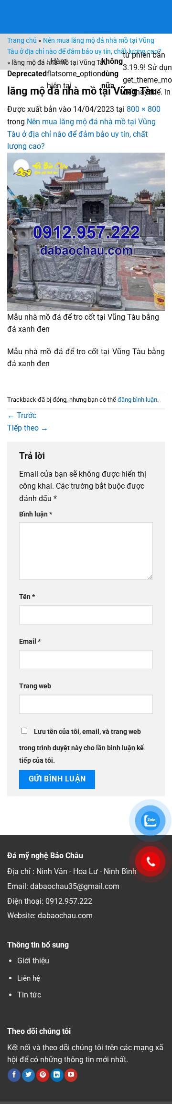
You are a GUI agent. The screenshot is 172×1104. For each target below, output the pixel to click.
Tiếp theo (27, 427)
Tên (27, 597)
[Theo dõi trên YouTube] (70, 1075)
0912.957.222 (68, 901)
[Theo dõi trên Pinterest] (42, 1075)
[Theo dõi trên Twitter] (28, 1075)
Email (30, 641)
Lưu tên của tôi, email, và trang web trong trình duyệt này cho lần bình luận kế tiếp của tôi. (81, 746)
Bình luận (35, 514)
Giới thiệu (33, 960)
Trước (21, 415)
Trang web (35, 686)
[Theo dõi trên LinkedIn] (57, 1075)
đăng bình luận (137, 399)
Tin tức (29, 994)
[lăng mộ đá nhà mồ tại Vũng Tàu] (86, 231)
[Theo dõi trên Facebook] (14, 1075)
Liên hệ (28, 978)
